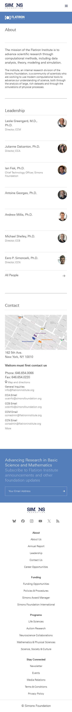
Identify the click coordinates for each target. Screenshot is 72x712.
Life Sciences (36, 621)
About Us (36, 539)
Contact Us (36, 560)
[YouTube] (40, 521)
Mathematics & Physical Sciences (36, 642)
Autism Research (36, 628)
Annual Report (36, 546)
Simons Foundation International (36, 604)
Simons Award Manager (36, 597)
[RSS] (57, 521)
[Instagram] (31, 521)
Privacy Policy (36, 693)
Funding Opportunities (36, 583)
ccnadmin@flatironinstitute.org (23, 423)
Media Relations (36, 679)
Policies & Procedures (36, 590)
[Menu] (66, 6)
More (8, 428)
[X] (49, 521)
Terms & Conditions (36, 686)
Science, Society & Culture (36, 649)
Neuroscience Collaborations (36, 635)
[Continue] (64, 491)
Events (36, 673)
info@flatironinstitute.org (19, 390)
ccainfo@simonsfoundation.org (23, 398)
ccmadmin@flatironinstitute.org (23, 415)
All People (11, 275)
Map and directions (18, 382)
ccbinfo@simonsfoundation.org (23, 406)
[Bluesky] (14, 521)
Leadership (36, 553)
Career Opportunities (36, 566)
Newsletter (36, 666)
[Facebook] (23, 521)
